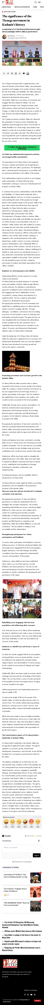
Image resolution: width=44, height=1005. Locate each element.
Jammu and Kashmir (10, 11)
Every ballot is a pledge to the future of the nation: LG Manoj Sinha (21, 936)
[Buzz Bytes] (9, 2)
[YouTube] (31, 994)
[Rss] (35, 994)
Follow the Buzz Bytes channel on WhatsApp (23, 148)
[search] (35, 2)
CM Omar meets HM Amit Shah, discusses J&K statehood (23, 931)
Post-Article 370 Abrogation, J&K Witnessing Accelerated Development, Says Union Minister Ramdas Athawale (20, 925)
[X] (28, 994)
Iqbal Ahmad (11, 35)
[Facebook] (25, 994)
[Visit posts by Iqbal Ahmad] (4, 37)
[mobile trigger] (4, 2)
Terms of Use (7, 1001)
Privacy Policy (24, 999)
